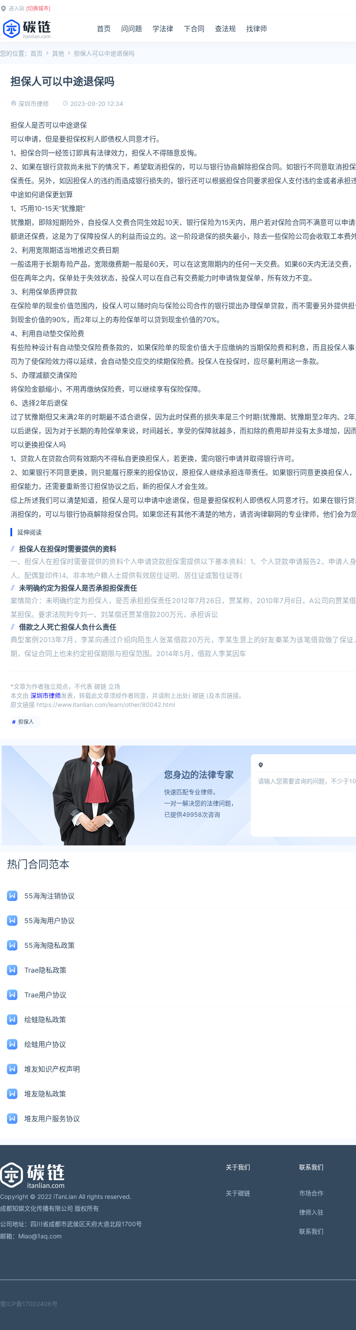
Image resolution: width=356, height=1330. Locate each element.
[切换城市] (38, 8)
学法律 (162, 28)
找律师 (256, 28)
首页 (104, 28)
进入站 (16, 8)
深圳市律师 (33, 103)
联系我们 (311, 1231)
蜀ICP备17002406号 (29, 1303)
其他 (58, 53)
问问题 (131, 28)
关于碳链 (238, 1193)
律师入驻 (311, 1212)
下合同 (194, 28)
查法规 (225, 28)
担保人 (26, 722)
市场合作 (311, 1193)
